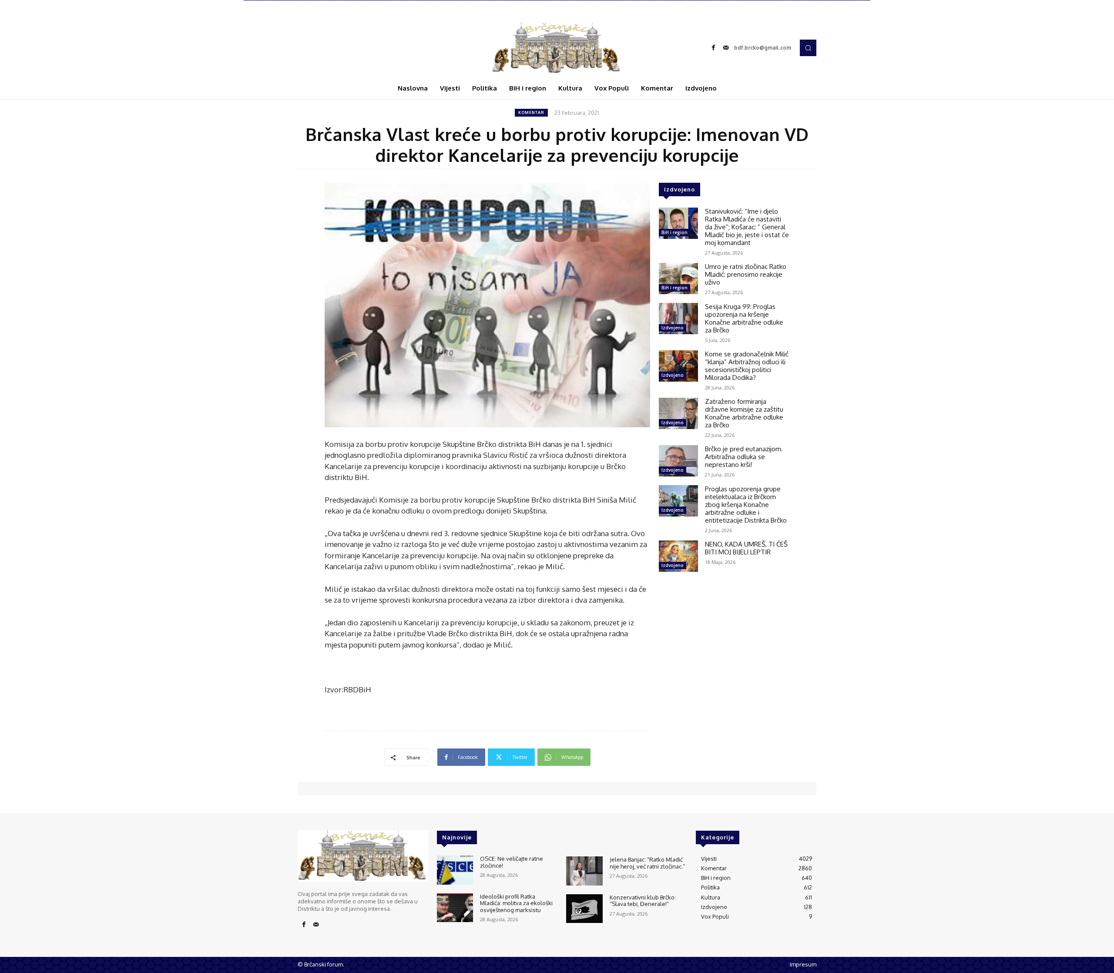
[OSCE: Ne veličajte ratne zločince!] (455, 870)
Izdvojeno (672, 328)
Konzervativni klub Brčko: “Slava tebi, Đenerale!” (643, 901)
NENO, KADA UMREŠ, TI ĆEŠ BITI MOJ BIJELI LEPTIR (746, 548)
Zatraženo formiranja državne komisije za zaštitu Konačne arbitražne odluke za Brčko (744, 413)
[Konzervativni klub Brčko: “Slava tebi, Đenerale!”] (584, 908)
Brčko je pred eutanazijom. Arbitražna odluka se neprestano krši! (744, 457)
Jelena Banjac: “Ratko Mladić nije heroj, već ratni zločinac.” (647, 863)
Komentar (531, 112)
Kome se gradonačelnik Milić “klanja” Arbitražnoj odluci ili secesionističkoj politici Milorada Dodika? (747, 366)
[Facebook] (714, 48)
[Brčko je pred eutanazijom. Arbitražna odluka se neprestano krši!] (678, 460)
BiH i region (674, 232)
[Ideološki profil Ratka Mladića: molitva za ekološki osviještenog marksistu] (455, 908)
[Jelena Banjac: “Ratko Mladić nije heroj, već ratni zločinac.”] (584, 871)
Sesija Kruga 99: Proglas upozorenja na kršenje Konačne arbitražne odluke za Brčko (744, 318)
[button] (808, 48)
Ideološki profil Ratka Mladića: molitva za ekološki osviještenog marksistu (516, 903)
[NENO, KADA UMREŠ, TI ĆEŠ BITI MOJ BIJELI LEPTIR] (678, 556)
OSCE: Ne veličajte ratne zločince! (511, 862)
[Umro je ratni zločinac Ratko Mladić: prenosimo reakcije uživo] (678, 278)
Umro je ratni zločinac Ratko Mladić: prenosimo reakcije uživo (745, 274)
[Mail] (726, 48)
